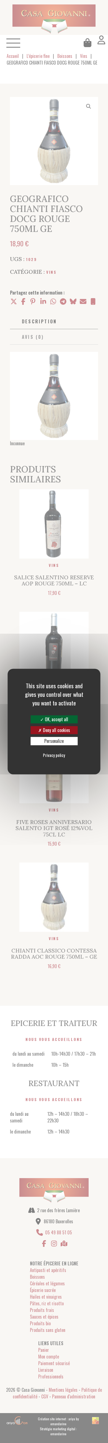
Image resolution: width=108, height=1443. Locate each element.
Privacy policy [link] (54, 755)
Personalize (54, 741)
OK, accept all (56, 719)
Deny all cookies (56, 730)
